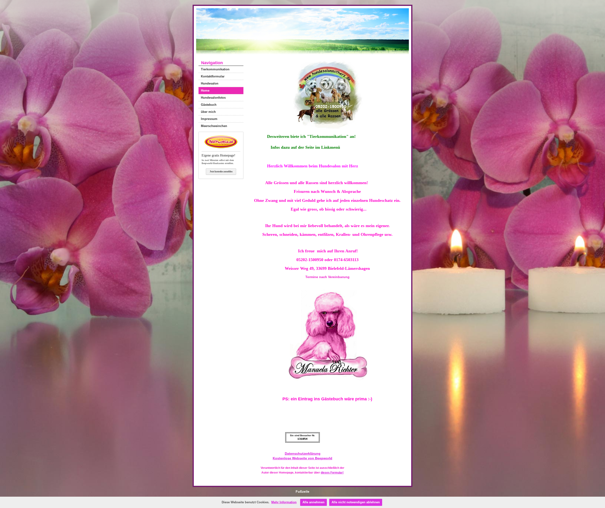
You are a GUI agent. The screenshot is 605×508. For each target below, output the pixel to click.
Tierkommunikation (215, 69)
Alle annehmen (313, 502)
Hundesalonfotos (213, 97)
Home (205, 90)
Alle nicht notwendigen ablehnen (356, 502)
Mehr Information (284, 502)
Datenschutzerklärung (302, 453)
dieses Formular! (332, 472)
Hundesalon (209, 83)
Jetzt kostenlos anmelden (221, 171)
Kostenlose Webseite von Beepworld (302, 458)
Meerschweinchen (214, 126)
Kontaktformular (213, 76)
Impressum (209, 119)
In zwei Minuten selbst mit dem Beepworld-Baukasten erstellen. (218, 159)
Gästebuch (208, 104)
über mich (208, 112)
